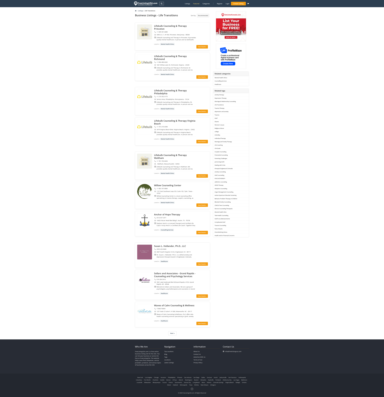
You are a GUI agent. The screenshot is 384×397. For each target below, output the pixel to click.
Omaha (244, 382)
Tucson (164, 382)
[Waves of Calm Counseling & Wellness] (144, 311)
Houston (163, 377)
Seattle (162, 380)
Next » (172, 333)
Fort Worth (147, 380)
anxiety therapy (219, 95)
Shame (217, 121)
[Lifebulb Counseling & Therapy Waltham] (144, 161)
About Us (197, 351)
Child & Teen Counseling (222, 205)
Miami (169, 385)
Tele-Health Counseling (221, 215)
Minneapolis (183, 385)
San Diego (196, 377)
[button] (248, 3)
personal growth (219, 162)
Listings (187, 4)
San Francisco (232, 377)
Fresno (171, 382)
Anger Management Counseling (224, 192)
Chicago (156, 377)
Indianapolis (242, 377)
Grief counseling (219, 175)
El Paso (175, 380)
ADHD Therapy (219, 185)
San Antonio (188, 377)
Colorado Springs (218, 382)
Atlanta (209, 382)
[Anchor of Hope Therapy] (144, 220)
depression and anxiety (221, 111)
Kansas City (187, 382)
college (217, 131)
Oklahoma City (227, 380)
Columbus (139, 380)
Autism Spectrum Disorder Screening (225, 195)
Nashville (211, 380)
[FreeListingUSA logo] (145, 3)
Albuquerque (156, 382)
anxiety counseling (220, 172)
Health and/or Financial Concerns (224, 235)
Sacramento (178, 382)
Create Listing (238, 4)
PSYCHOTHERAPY (220, 178)
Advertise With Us (199, 357)
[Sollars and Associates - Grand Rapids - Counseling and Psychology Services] (144, 279)
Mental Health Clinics (167, 44)
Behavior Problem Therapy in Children (226, 199)
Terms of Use (198, 360)
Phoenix (179, 377)
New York (140, 377)
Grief (216, 118)
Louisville (139, 382)
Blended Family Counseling (223, 202)
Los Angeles (148, 377)
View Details (202, 47)
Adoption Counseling (221, 188)
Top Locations (169, 351)
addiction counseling (221, 182)
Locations (167, 360)
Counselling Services (167, 230)
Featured (196, 4)
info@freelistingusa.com (233, 351)
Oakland (175, 385)
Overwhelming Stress (221, 232)
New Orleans (204, 385)
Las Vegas (236, 380)
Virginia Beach (229, 382)
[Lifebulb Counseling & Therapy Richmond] (144, 62)
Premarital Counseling (221, 155)
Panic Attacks (218, 229)
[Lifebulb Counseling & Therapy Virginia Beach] (144, 126)
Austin (216, 377)
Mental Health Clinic (220, 212)
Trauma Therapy (219, 108)
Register (219, 4)
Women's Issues (219, 125)
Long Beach (196, 382)
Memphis (203, 380)
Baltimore (244, 380)
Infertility (217, 135)
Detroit (181, 380)
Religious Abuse (219, 128)
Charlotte (155, 380)
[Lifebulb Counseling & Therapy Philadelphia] (144, 96)
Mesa (203, 382)
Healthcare (164, 261)
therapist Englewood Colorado (224, 168)
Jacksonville (223, 377)
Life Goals (217, 148)
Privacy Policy (198, 363)
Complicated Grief (220, 222)
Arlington (213, 385)
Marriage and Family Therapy (223, 142)
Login (227, 4)
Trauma (217, 115)
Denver (168, 380)
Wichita (196, 385)
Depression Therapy (220, 98)
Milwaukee (147, 382)
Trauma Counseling (220, 225)
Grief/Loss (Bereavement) (222, 219)
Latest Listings (169, 363)
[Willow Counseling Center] (144, 191)
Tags (165, 357)
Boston (196, 380)
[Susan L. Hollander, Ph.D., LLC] (144, 252)
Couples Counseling (220, 152)
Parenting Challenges (221, 158)
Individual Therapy (220, 138)
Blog (165, 354)
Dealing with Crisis (220, 165)
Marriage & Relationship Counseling (225, 101)
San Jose (209, 377)
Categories (206, 4)
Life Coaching (219, 145)
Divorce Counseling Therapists (223, 209)
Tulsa (190, 385)
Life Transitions (219, 105)
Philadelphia (171, 377)
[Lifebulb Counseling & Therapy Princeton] (144, 32)
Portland (218, 380)
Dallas (203, 377)
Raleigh (238, 382)
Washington (188, 380)
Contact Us (197, 354)
